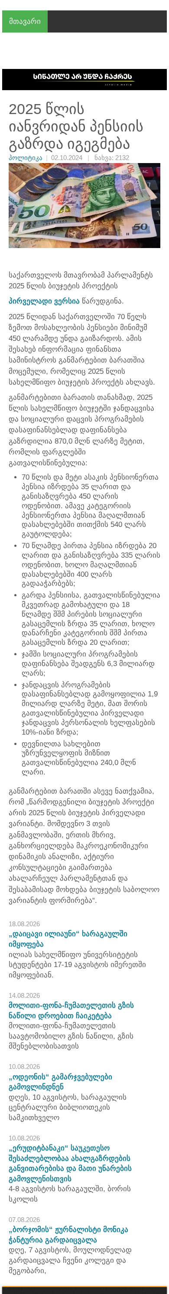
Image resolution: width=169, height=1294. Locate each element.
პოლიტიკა (25, 157)
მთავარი (25, 21)
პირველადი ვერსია (44, 301)
